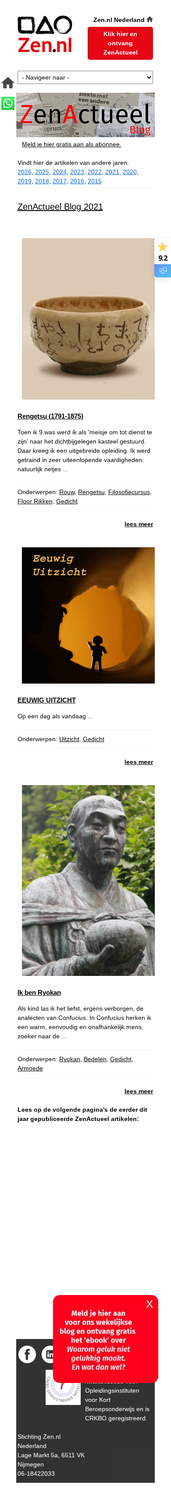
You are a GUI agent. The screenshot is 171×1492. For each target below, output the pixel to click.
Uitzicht (69, 738)
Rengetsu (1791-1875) (50, 416)
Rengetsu (91, 491)
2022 (95, 171)
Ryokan (69, 1059)
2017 (60, 181)
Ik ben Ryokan (39, 992)
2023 (77, 171)
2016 (77, 181)
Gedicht (67, 501)
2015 (95, 181)
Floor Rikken (35, 501)
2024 (60, 171)
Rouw (67, 491)
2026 (25, 171)
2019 (25, 181)
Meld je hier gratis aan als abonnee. (71, 144)
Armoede (30, 1068)
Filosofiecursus (129, 491)
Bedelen (95, 1059)
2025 (42, 171)
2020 (130, 171)
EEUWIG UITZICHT (47, 700)
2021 (112, 171)
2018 (42, 181)
